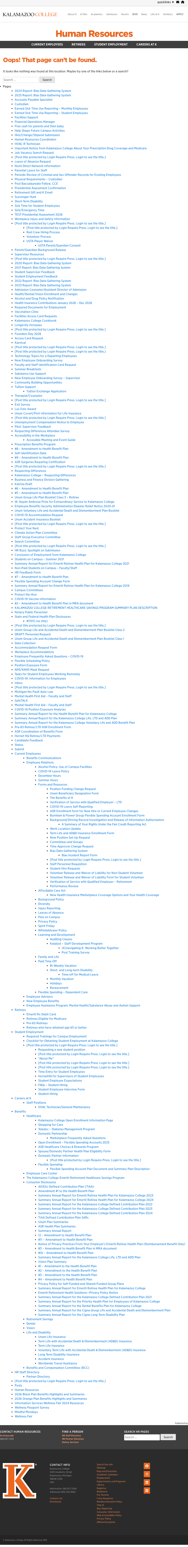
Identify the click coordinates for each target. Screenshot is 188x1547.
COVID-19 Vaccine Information (35, 599)
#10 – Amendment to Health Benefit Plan (65, 1253)
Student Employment (111, 44)
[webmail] (177, 2)
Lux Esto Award (25, 409)
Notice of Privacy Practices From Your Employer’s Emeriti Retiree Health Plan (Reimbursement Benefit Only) (111, 1244)
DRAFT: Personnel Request (33, 634)
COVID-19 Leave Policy (53, 771)
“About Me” (46, 1058)
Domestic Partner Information (58, 1155)
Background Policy (51, 899)
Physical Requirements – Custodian (38, 179)
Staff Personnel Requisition (68, 864)
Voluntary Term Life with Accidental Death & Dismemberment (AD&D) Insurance (92, 1350)
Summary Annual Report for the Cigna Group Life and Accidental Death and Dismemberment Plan (104, 1310)
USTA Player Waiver (39, 241)
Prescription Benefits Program (35, 444)
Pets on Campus (49, 917)
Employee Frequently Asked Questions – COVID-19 (49, 656)
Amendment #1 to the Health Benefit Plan (66, 1191)
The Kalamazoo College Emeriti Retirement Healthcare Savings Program (75, 1178)
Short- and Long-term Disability (71, 970)
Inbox (19, 683)
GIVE (135, 14)
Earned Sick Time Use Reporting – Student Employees (51, 113)
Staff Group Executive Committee (38, 537)
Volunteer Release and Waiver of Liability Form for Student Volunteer (97, 877)
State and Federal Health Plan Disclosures (43, 616)
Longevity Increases (28, 325)
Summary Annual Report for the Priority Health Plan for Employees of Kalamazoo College (99, 1301)
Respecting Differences (30, 471)
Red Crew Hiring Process (43, 232)
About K (72, 14)
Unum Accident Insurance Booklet (38, 519)
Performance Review (64, 886)
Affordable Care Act (52, 890)
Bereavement (59, 988)
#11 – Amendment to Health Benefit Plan (65, 1239)
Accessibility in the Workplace (35, 435)
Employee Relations (40, 762)
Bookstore (102, 1491)
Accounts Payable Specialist (34, 99)
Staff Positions (36, 1102)
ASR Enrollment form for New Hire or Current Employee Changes (94, 811)
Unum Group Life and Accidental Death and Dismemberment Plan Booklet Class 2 (70, 630)
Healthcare (33, 1116)
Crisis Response (105, 1498)
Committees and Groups (66, 842)
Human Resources (94, 33)
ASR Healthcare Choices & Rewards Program (68, 1147)
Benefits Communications (43, 758)
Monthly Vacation (62, 979)
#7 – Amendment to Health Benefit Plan (41, 577)
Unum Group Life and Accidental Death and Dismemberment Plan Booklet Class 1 (69, 638)
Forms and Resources (52, 784)
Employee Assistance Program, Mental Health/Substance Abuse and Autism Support (83, 1005)
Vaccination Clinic (27, 312)
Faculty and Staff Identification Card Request (45, 365)
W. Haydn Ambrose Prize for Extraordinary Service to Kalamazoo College (64, 502)
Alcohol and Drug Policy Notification (39, 298)
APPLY (180, 14)
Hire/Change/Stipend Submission (37, 135)
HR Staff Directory (27, 1372)
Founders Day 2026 (28, 334)
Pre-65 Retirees (37, 1023)
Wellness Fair (23, 1416)
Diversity (44, 904)
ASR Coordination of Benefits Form (39, 731)
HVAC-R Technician (27, 144)
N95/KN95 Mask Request (32, 669)
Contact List (56, 1498)
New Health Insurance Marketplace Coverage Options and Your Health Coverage (104, 895)
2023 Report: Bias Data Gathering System (43, 285)
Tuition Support (25, 387)
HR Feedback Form (28, 572)
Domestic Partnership (52, 1133)
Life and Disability (38, 1332)
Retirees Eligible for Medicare (46, 1018)
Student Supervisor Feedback (35, 272)
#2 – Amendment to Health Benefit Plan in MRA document (54, 603)
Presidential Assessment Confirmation (40, 188)
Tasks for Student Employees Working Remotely (47, 674)
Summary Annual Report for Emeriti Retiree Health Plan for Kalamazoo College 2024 (95, 1200)
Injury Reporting (49, 908)
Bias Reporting (104, 1508)
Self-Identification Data (30, 453)
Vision (30, 1328)
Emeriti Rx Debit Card (41, 1014)
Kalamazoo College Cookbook (36, 320)
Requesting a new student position (61, 1049)
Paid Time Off (47, 961)
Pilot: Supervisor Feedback (33, 426)
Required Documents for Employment (40, 307)
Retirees (78, 44)
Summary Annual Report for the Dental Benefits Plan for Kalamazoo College (90, 1306)
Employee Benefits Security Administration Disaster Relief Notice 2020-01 (65, 506)
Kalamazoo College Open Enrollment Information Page (75, 1120)
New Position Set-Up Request (70, 837)
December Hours (49, 775)
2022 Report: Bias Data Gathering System (43, 281)
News (144, 14)
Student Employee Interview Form (61, 1089)
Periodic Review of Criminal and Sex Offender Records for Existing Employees (68, 175)
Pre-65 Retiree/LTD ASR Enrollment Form (43, 727)
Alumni (125, 14)
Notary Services (70, 1442)
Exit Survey (22, 404)
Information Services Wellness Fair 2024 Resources (49, 1403)
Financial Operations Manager (35, 122)
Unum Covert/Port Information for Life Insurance (48, 413)
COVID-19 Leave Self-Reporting (71, 806)
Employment (103, 1477)
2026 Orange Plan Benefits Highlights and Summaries (51, 1398)
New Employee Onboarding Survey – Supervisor (47, 378)
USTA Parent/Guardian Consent (59, 245)
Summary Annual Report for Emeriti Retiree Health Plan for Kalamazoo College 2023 (95, 1195)
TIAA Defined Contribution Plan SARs (63, 1217)
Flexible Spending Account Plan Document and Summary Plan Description (100, 1169)
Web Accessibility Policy (109, 1515)
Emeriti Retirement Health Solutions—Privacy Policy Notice (78, 1292)
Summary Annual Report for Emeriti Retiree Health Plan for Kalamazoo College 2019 (72, 585)
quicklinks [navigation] (165, 2)
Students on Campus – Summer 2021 (39, 559)
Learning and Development (56, 935)
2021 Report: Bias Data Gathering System (42, 267)
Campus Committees (29, 590)
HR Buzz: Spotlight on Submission (37, 550)
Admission (112, 14)
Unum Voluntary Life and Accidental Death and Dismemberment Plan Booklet (67, 510)
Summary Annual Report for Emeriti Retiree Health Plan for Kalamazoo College (92, 1288)
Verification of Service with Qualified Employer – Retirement (91, 882)
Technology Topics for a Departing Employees (46, 356)
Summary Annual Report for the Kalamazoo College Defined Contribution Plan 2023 (95, 1208)
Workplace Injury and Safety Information (42, 219)
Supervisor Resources (29, 254)
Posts (18, 1385)
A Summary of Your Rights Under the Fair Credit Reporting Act (104, 824)
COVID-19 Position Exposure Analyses (40, 709)
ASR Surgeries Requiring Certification (40, 462)
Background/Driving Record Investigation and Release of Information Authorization (107, 820)
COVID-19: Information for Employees (40, 678)
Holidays (56, 983)
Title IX (100, 1505)
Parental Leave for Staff (31, 170)
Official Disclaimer (106, 1522)
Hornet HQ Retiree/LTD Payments (37, 736)
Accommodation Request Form (36, 647)
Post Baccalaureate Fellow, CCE (36, 183)
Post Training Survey (76, 952)
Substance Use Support (30, 373)
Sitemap (101, 1467)
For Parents (103, 1494)
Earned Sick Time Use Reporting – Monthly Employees (51, 108)
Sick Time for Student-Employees (37, 205)
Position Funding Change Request (73, 789)
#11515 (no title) (37, 621)
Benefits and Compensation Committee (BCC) (57, 1368)
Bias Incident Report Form (79, 855)
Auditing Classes (61, 939)
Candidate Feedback (29, 740)
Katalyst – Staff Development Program (76, 943)
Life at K (155, 14)
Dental (30, 1323)
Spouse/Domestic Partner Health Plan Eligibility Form (74, 1151)
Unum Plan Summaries (53, 1222)
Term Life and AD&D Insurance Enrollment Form (82, 833)
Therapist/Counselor (28, 395)
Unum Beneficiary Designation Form (74, 793)
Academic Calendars (107, 1474)
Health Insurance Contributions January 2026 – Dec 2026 (53, 303)
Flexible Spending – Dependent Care (63, 992)
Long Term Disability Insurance (58, 1354)
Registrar (101, 1488)
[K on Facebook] (147, 1469)
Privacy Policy (47, 921)
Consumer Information (108, 1512)
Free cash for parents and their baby (39, 126)
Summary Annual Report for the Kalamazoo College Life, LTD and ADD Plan (66, 718)
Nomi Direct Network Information (37, 166)
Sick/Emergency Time (29, 210)
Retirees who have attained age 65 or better (56, 1027)
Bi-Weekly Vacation (63, 965)
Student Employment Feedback (36, 276)
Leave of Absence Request (33, 161)
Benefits (20, 1111)
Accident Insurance (51, 1359)
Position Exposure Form (31, 665)
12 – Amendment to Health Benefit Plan (64, 1235)
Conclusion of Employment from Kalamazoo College (50, 555)
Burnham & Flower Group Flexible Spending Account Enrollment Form (97, 815)
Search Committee (27, 541)
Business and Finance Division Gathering (42, 479)
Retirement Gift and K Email (34, 192)
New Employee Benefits (42, 1001)
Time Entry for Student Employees (61, 1071)
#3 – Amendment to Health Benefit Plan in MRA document (77, 1248)
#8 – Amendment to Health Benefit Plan (41, 448)
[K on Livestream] (147, 1493)
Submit (19, 749)
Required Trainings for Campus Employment (56, 1036)
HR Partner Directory (73, 1438)
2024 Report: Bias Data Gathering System (43, 91)
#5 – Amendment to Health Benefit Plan (41, 493)
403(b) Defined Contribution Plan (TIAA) (66, 1186)
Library (100, 1484)
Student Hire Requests (65, 868)
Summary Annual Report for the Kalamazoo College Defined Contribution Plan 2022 (95, 1204)
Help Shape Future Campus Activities (40, 130)
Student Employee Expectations (60, 1080)
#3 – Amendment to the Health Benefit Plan (67, 1275)
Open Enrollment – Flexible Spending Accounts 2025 (73, 1142)
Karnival (20, 342)
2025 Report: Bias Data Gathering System (43, 95)
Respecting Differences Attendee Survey (42, 431)
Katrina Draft (23, 484)
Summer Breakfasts (28, 369)
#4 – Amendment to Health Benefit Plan (65, 1279)
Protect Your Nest (27, 528)
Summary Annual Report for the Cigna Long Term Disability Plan (81, 1315)
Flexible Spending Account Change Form (42, 581)
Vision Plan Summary (52, 1261)
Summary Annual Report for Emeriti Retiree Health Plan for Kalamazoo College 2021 (72, 563)
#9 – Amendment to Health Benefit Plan (42, 457)
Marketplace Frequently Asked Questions (78, 1138)
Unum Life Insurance (52, 1337)
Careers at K (146, 44)
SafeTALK (21, 700)
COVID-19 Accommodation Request (39, 515)
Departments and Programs (111, 1481)
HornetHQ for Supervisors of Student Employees (71, 1076)
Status (19, 745)
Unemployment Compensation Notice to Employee (49, 422)
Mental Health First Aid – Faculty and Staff (43, 696)
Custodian (21, 104)
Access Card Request (29, 338)
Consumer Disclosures (41, 1182)
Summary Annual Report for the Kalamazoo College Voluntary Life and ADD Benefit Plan (75, 722)
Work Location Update (65, 828)
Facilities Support (26, 117)
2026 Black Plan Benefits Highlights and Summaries (49, 1394)
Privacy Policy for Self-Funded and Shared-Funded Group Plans (81, 1284)
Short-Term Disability (29, 201)
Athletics (168, 14)
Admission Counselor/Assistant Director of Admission (50, 289)
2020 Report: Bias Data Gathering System (43, 263)
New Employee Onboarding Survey (39, 360)
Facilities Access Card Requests (36, 316)
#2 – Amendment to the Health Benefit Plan (67, 1270)
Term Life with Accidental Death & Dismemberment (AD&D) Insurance (85, 1341)
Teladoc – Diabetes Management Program (66, 1129)
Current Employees (47, 44)
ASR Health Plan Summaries (57, 1226)
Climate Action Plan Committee (36, 532)
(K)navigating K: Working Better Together (90, 948)
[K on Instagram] (147, 1477)
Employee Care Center (41, 1173)
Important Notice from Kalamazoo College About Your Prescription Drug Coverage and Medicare (81, 148)
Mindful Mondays (26, 1412)
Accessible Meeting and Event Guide (50, 440)
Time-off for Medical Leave (80, 974)
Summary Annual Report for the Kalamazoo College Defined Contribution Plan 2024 (95, 1213)
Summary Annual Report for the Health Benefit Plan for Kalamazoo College (66, 714)
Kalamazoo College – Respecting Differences (45, 475)
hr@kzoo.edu (7, 1435)
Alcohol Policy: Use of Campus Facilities (65, 767)
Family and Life (48, 957)
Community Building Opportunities (38, 382)
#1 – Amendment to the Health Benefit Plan (67, 1266)
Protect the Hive (26, 594)
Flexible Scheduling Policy (32, 661)
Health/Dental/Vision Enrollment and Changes (46, 294)
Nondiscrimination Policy (109, 1501)
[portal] (182, 2)
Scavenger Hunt (25, 197)
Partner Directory (38, 1376)
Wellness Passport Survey (32, 1407)
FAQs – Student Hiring (53, 1085)
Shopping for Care (50, 1125)
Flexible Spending (50, 1164)
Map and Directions (107, 1471)
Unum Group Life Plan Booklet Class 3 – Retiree (47, 497)
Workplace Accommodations (34, 652)
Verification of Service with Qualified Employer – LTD (86, 802)
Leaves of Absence (51, 912)
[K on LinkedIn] (147, 1485)
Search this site (105, 1464)
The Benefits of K (61, 798)
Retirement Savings (39, 1319)
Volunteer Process (38, 236)
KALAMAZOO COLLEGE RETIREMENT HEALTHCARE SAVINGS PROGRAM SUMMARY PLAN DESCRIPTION (86, 608)
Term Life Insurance (51, 1345)
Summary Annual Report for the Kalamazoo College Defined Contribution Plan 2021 (95, 1297)
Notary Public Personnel (31, 612)
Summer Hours (48, 780)
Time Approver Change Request (71, 846)
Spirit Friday (46, 926)
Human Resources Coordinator (35, 139)
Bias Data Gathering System (69, 851)
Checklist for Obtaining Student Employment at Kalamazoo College (72, 1041)
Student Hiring (48, 1094)
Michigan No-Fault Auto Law (34, 692)
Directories (55, 1501)
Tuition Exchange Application (46, 391)
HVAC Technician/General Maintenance (64, 1107)
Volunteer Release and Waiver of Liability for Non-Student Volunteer (96, 873)
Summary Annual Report (54, 1231)
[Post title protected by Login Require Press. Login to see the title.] (60, 157)
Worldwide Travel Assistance (57, 1363)
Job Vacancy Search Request (34, 152)
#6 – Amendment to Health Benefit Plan (42, 488)
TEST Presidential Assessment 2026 (39, 214)
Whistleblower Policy (52, 930)
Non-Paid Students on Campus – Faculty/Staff (46, 568)
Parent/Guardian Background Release (40, 250)
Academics (97, 14)
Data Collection (25, 643)
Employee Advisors (39, 996)
